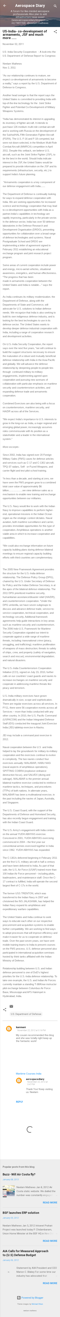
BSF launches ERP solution (21, 1212)
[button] (55, 32)
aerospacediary (35, 1079)
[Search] (55, 7)
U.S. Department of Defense (26, 1014)
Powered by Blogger (32, 1297)
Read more (50, 1202)
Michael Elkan (37, 1304)
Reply (19, 1102)
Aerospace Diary (30, 5)
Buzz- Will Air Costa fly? (19, 1174)
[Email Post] (11, 1007)
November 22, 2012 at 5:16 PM (31, 1030)
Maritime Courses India (28, 1073)
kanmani (21, 1027)
